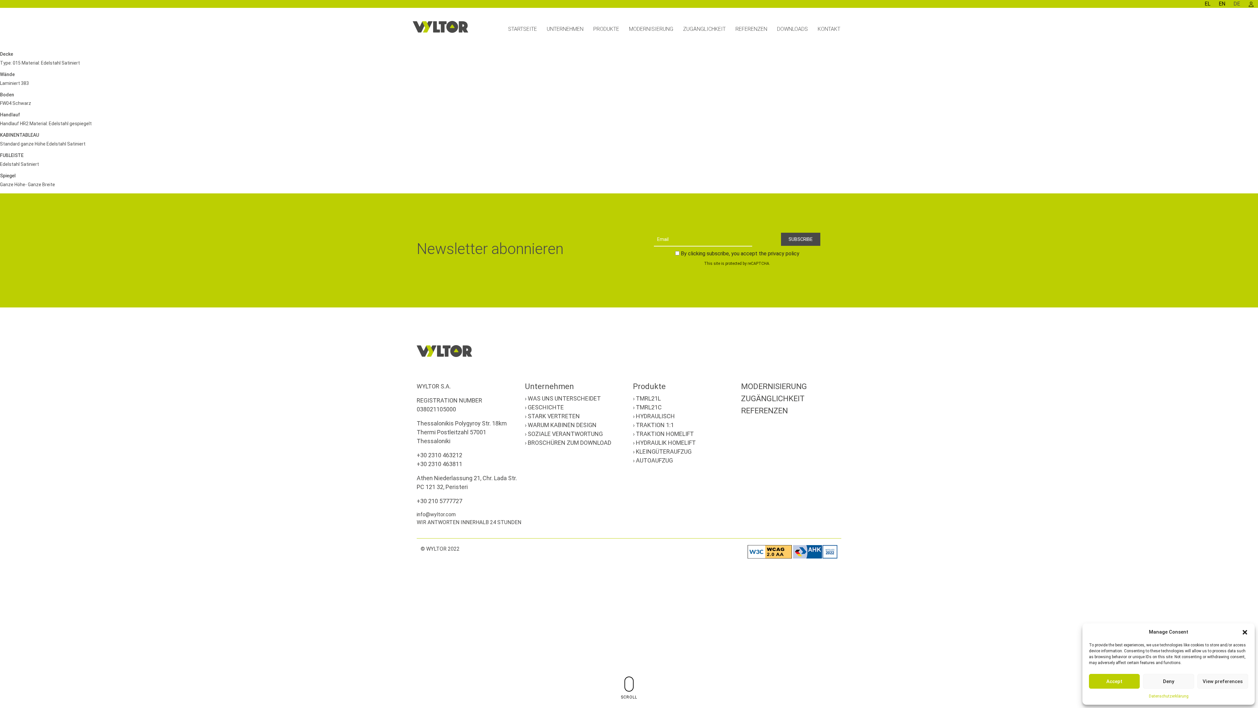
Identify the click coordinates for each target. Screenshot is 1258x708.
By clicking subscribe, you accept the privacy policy (740, 253)
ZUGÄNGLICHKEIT (773, 398)
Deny (1168, 681)
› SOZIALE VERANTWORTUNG (564, 433)
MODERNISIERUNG (774, 386)
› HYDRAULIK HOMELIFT (664, 442)
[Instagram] (820, 516)
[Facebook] (804, 516)
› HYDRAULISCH (654, 416)
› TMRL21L (647, 398)
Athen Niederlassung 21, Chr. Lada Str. (467, 478)
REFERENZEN (764, 410)
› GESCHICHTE (544, 407)
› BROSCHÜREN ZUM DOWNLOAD (568, 442)
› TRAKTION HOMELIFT (663, 433)
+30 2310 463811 (439, 464)
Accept (1114, 681)
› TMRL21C (647, 407)
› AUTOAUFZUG (653, 460)
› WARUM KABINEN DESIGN (561, 425)
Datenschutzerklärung (1169, 696)
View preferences (1223, 681)
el (1207, 4)
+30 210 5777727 (439, 501)
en (1222, 4)
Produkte (649, 386)
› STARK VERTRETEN (552, 416)
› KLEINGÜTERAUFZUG (662, 451)
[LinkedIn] (835, 516)
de (1236, 4)
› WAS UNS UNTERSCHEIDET (563, 398)
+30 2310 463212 (439, 455)
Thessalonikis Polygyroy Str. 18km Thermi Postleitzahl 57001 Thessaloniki (462, 432)
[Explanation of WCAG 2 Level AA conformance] (770, 551)
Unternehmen (549, 386)
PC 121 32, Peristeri (442, 486)
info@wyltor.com (436, 514)
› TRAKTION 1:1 (653, 425)
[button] (1245, 632)
